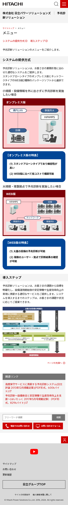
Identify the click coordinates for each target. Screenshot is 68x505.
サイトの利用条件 (22, 494)
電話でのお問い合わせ (20, 426)
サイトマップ (9, 463)
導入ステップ (37, 41)
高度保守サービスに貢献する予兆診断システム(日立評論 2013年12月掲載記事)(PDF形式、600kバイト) (33, 388)
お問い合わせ (9, 469)
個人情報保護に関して (42, 494)
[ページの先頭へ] (64, 439)
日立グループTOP (34, 484)
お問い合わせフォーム (50, 426)
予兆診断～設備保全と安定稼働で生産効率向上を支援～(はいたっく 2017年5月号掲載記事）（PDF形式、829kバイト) (33, 399)
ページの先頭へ (54, 363)
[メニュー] (64, 4)
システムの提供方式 (14, 41)
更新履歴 (7, 474)
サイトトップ (8, 28)
